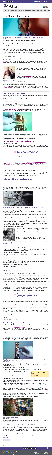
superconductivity (27, 76)
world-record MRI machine (19, 327)
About (44, 10)
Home (4, 12)
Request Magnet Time (8, 1)
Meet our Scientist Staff (13, 12)
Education (33, 10)
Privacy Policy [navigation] (36, 453)
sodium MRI (26, 325)
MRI (8, 105)
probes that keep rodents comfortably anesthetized (30, 163)
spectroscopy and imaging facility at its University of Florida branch (21, 141)
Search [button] (46, 1)
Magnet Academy (39, 1)
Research (20, 10)
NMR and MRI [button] (6, 439)
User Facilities (7, 10)
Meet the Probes (34, 375)
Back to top (44, 448)
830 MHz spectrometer (32, 312)
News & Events (39, 10)
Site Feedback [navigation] (46, 453)
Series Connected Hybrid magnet (14, 109)
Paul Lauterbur (17, 304)
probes (4, 62)
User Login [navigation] (46, 452)
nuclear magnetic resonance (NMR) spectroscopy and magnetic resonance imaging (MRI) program (28, 99)
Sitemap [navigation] (35, 452)
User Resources (14, 10)
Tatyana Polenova (7, 87)
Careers (48, 10)
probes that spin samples (10, 164)
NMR (16, 103)
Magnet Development (27, 10)
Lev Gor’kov (38, 75)
